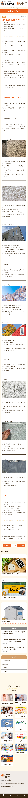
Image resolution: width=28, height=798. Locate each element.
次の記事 (21, 545)
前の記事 (6, 545)
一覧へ (14, 545)
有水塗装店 (8, 780)
